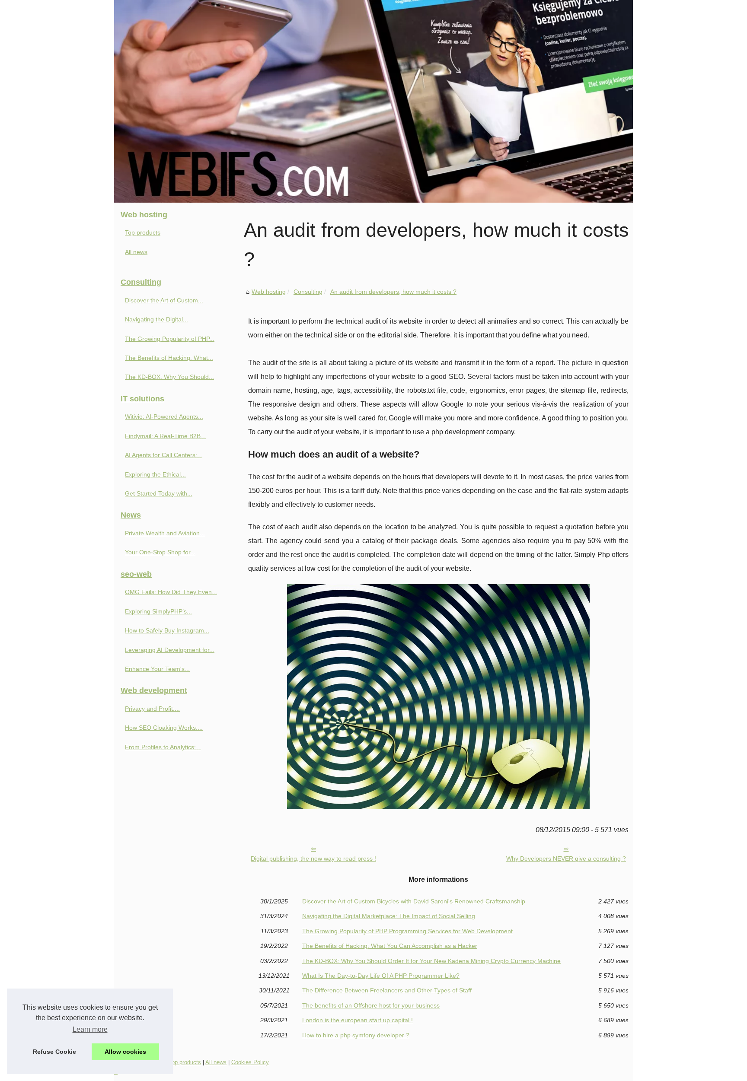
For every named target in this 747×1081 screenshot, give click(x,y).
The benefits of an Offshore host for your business (371, 1005)
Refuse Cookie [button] (54, 1051)
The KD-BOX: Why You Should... (169, 376)
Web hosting (269, 291)
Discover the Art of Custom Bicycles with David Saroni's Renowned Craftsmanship (413, 901)
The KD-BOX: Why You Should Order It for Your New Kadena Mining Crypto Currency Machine (431, 961)
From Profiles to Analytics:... (163, 747)
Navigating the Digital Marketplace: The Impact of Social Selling (388, 916)
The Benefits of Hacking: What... (169, 357)
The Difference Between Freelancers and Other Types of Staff (387, 990)
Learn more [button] (90, 1029)
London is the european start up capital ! (357, 1020)
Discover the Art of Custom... (164, 300)
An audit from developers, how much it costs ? (393, 291)
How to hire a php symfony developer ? (355, 1035)
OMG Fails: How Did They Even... (171, 591)
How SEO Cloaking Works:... (164, 727)
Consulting (308, 291)
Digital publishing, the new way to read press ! (313, 858)
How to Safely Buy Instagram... (167, 630)
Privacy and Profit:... (152, 708)
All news (136, 251)
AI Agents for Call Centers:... (163, 454)
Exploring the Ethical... (155, 474)
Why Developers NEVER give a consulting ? (566, 858)
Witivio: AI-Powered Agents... (164, 416)
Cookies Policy (250, 1062)
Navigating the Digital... (156, 319)
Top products (142, 232)
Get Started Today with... (158, 493)
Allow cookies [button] (125, 1051)
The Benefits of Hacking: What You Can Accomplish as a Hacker (389, 946)
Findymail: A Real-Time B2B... (165, 435)
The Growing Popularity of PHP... (169, 338)
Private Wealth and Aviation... (165, 533)
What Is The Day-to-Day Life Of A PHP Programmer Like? (381, 976)
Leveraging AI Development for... (169, 649)
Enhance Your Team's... (157, 668)
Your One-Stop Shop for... (160, 552)
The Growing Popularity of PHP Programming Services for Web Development (407, 931)
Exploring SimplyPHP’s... (158, 611)
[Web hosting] (373, 101)
